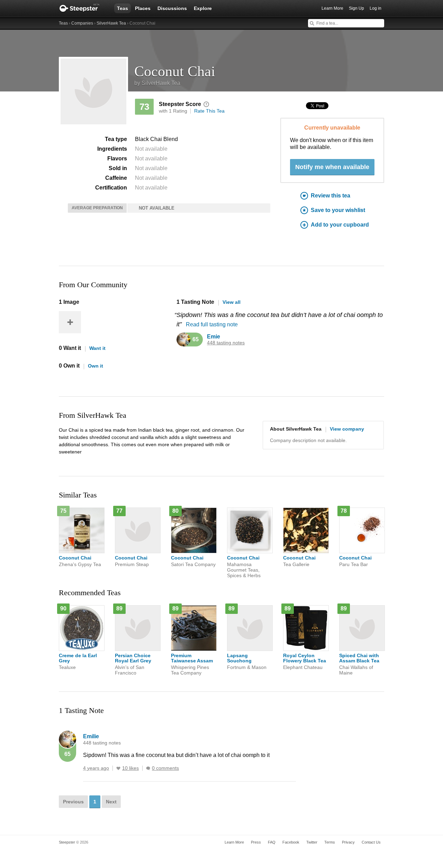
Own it (95, 366)
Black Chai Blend (156, 139)
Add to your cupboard (340, 225)
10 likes (130, 768)
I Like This (118, 768)
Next (111, 801)
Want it (97, 348)
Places (143, 8)
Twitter (311, 842)
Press (256, 842)
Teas (122, 8)
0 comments (165, 768)
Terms (329, 842)
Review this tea (330, 196)
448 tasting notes (226, 342)
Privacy (348, 842)
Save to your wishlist (338, 210)
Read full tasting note (212, 324)
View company (347, 429)
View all (232, 302)
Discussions (172, 8)
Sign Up (356, 8)
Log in (375, 8)
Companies (82, 23)
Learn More (332, 8)
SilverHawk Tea (111, 23)
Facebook (290, 842)
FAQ (271, 842)
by (157, 83)
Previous (73, 801)
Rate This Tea (209, 111)
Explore (203, 8)
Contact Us (371, 842)
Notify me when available (332, 167)
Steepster (83, 8)
